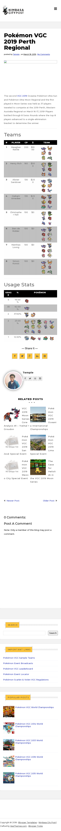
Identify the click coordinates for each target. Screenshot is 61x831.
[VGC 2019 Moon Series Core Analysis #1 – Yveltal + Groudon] (12, 414)
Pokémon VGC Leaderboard (18, 668)
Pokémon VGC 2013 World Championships (29, 741)
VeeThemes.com (18, 826)
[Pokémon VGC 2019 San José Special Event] (12, 442)
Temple (16, 54)
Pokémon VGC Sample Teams (19, 658)
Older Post (48, 500)
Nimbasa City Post (47, 822)
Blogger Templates (27, 822)
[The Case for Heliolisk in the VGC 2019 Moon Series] (38, 467)
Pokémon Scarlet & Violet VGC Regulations (26, 679)
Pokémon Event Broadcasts (18, 663)
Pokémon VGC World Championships (34, 707)
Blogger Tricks (35, 826)
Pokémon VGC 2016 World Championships (29, 758)
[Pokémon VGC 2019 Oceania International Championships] (38, 414)
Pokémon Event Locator (16, 674)
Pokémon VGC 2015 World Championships (29, 774)
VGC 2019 (22, 96)
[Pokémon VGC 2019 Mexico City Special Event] (12, 467)
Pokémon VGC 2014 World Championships (29, 725)
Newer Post (13, 500)
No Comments (43, 54)
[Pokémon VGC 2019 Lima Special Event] (38, 442)
